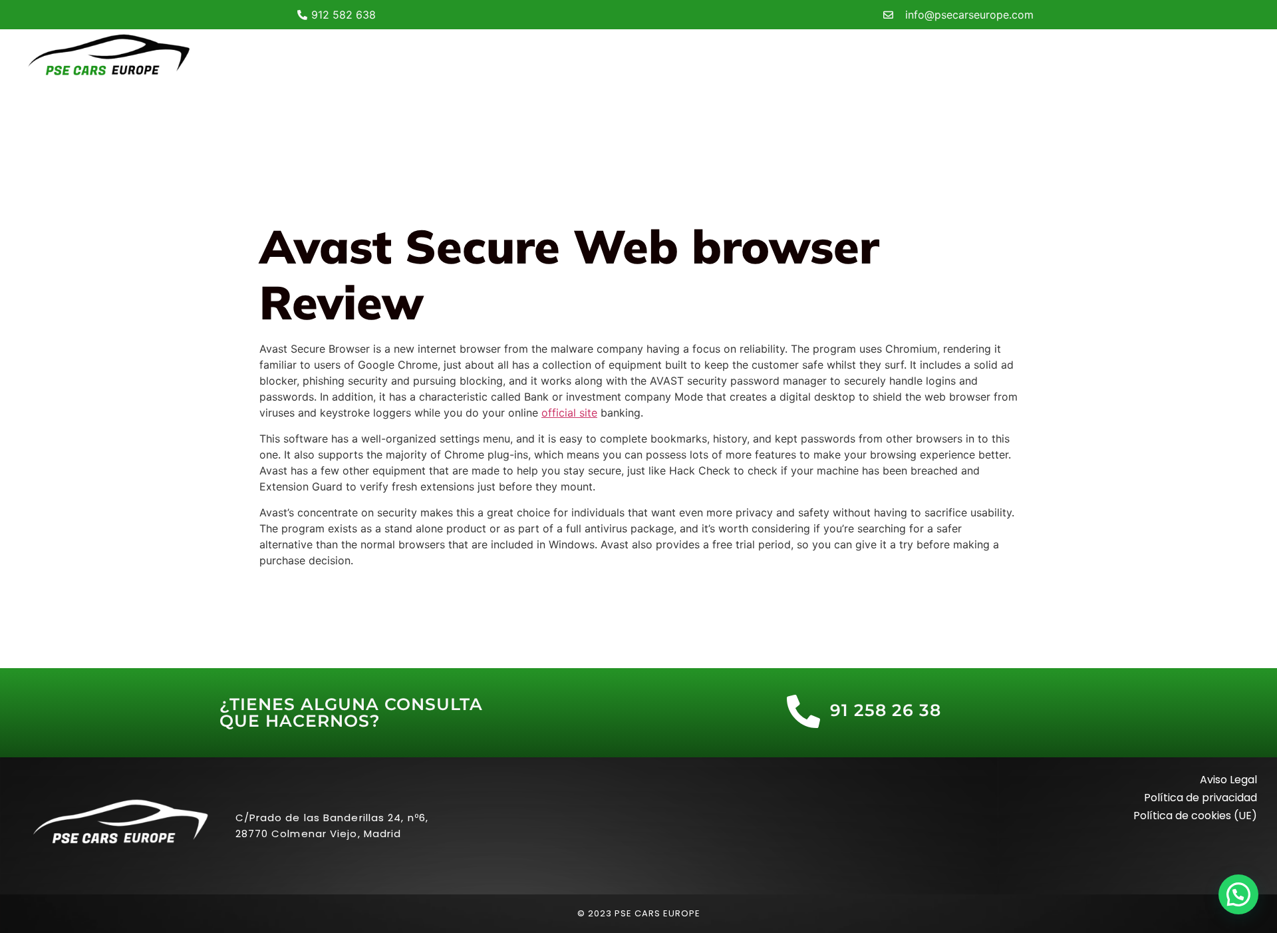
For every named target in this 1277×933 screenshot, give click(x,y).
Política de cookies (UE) (1195, 815)
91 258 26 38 (885, 710)
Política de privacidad (1200, 797)
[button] (1238, 894)
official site (569, 412)
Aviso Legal (1228, 779)
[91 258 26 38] (803, 711)
